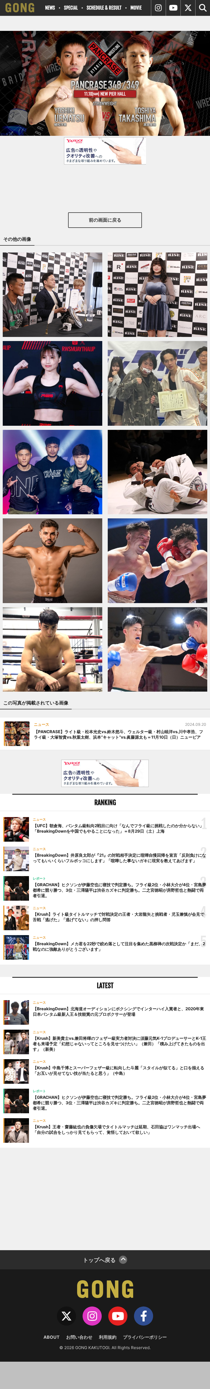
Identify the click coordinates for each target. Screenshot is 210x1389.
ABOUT (51, 1337)
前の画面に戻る (105, 220)
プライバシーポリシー (145, 1337)
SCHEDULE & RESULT (104, 8)
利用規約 (107, 1337)
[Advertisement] (105, 1198)
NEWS (50, 8)
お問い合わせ (79, 1337)
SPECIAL (71, 8)
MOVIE (136, 8)
